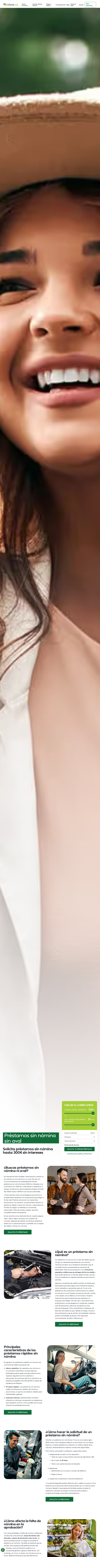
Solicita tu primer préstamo (79, 1149)
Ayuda (81, 5)
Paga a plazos (48, 4)
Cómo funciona (25, 4)
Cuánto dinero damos (37, 4)
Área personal (89, 4)
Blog (68, 5)
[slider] (93, 1113)
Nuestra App (73, 4)
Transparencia (60, 5)
